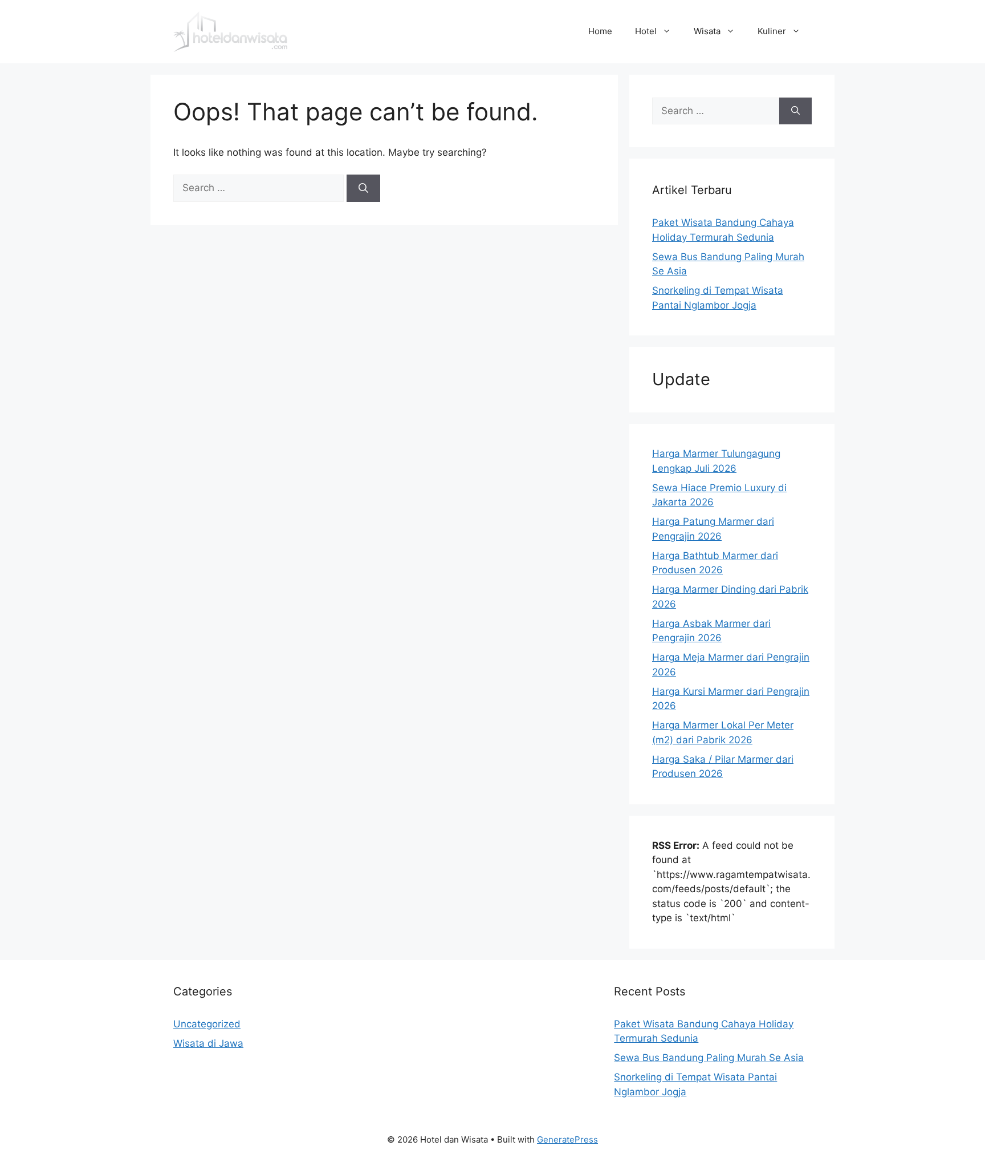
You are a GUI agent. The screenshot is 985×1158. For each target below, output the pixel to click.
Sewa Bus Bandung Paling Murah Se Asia (709, 1057)
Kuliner (772, 31)
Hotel (646, 31)
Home (600, 31)
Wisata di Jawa (208, 1043)
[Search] (363, 188)
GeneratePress (567, 1139)
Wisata (707, 31)
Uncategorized (207, 1024)
